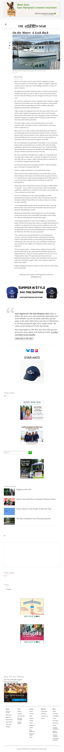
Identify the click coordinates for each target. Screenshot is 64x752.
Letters (43, 718)
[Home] (32, 26)
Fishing (31, 713)
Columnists (44, 711)
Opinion (43, 709)
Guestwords (44, 716)
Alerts (54, 725)
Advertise (55, 713)
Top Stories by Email (56, 739)
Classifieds (56, 716)
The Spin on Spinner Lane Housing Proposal (33, 518)
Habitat (31, 718)
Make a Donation (55, 732)
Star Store (55, 720)
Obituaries (9, 715)
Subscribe (55, 723)
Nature (31, 723)
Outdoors (31, 725)
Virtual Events (19, 722)
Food (30, 716)
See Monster (21, 716)
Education (8, 724)
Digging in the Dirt (23, 489)
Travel (31, 711)
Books (19, 711)
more (5, 395)
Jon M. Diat (19, 77)
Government (9, 719)
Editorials (43, 713)
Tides (30, 737)
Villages (8, 726)
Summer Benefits (20, 719)
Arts (19, 709)
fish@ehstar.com (36, 277)
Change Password (55, 728)
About (54, 711)
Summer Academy (55, 735)
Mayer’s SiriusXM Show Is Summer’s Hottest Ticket (36, 499)
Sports (31, 727)
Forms (54, 718)
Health (31, 720)
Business (8, 717)
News (7, 709)
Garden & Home (32, 734)
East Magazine (32, 730)
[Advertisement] (32, 661)
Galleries (20, 713)
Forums (8, 589)
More (54, 709)
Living (31, 709)
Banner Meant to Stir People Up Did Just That (33, 509)
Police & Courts (8, 712)
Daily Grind (9, 722)
